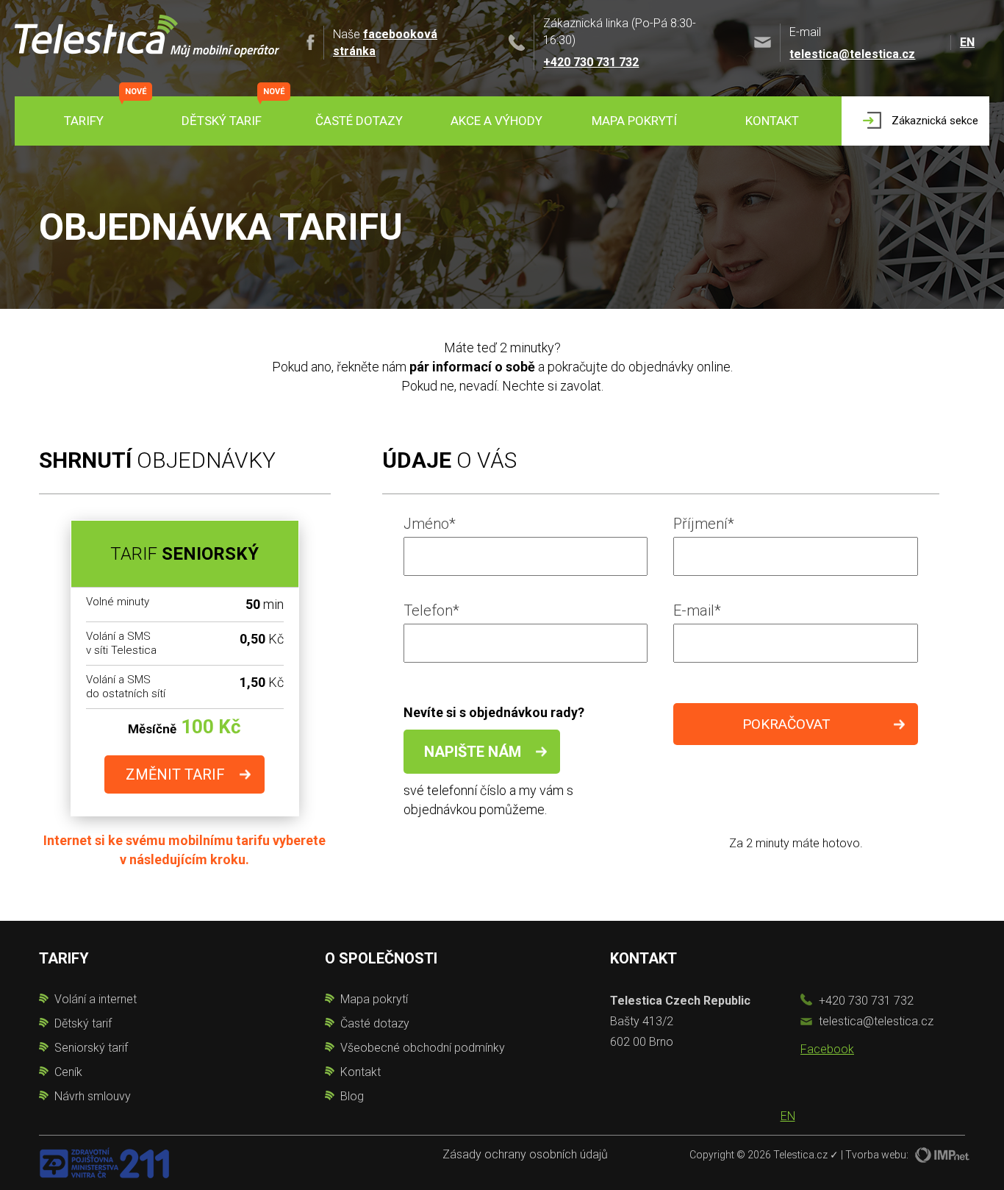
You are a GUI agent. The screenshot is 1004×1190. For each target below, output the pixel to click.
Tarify (84, 120)
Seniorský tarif (91, 1048)
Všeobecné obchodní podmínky (422, 1048)
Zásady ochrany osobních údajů (525, 1154)
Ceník (68, 1072)
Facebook (827, 1049)
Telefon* (431, 610)
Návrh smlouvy (92, 1096)
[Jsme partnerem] (104, 1162)
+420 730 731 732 (591, 62)
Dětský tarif (222, 120)
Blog (352, 1096)
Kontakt (772, 120)
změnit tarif (175, 774)
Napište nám (472, 751)
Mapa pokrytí (634, 120)
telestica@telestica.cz (852, 54)
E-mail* (697, 610)
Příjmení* (703, 523)
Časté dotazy (359, 120)
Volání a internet (95, 999)
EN (967, 42)
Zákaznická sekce (935, 120)
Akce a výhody (496, 120)
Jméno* (430, 523)
